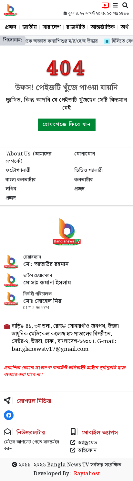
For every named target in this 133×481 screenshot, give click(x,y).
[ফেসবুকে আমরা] (9, 415)
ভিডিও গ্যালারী (88, 170)
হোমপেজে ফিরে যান (67, 124)
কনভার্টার (83, 180)
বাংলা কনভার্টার (20, 180)
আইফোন (87, 451)
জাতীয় (30, 27)
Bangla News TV (68, 465)
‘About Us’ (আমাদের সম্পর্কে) (28, 157)
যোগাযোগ (84, 154)
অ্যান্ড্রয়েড (87, 443)
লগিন (10, 189)
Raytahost (87, 473)
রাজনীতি (75, 27)
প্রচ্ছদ (10, 27)
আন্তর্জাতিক (103, 27)
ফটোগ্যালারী (17, 170)
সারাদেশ (52, 27)
